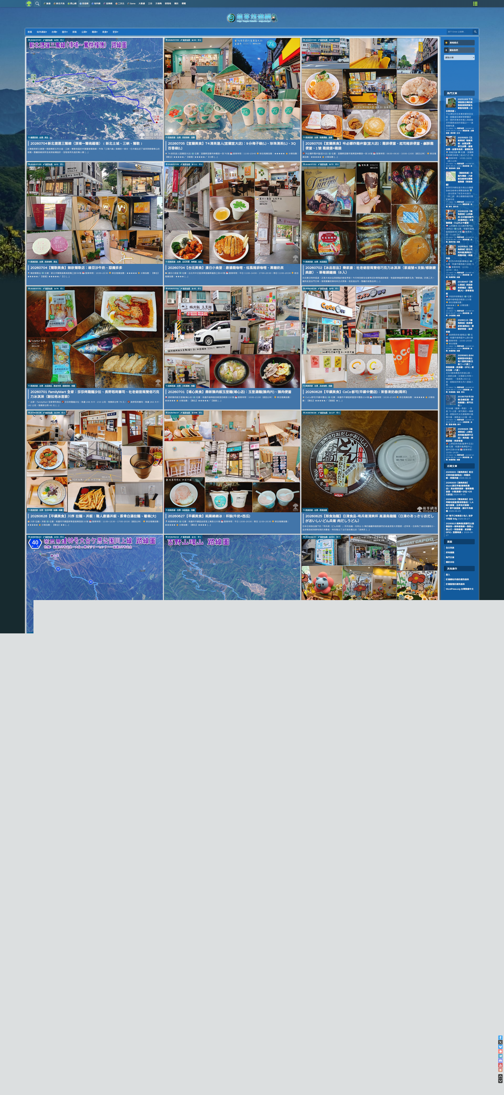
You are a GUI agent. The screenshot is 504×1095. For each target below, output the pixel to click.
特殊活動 (318, 634)
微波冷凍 (57, 386)
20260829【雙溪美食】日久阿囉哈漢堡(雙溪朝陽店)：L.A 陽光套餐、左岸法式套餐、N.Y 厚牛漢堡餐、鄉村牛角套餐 (459, 505)
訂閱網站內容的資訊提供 (457, 579)
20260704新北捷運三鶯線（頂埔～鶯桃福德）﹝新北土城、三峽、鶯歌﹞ (86, 143)
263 (103, 663)
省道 (458, 392)
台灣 (41, 137)
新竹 (450, 206)
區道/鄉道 (452, 424)
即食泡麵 (323, 510)
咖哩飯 (194, 262)
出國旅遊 (52, 634)
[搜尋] (475, 32)
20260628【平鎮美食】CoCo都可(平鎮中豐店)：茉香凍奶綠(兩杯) (356, 391)
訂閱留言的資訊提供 (455, 584)
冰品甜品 (323, 262)
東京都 (453, 133)
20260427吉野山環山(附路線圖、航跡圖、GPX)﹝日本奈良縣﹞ (217, 640)
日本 (71, 634)
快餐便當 (323, 137)
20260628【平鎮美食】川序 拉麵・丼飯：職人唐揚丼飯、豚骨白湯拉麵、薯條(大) (93, 516)
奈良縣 (65, 634)
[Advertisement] (459, 75)
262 (95, 663)
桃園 (73, 386)
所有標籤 (450, 552)
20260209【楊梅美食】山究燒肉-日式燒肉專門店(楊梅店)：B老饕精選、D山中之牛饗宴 (459, 217)
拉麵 (55, 510)
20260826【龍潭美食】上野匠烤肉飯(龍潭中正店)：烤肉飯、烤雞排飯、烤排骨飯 (459, 435)
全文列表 (450, 548)
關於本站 (450, 562)
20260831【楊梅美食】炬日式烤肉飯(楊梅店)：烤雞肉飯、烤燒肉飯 (460, 252)
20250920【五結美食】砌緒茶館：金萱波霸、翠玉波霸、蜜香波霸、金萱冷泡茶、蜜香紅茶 (459, 143)
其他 (59, 634)
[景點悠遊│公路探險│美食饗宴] (252, 21)
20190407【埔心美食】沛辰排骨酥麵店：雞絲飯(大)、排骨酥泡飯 (460, 288)
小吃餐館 (186, 386)
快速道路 (452, 392)
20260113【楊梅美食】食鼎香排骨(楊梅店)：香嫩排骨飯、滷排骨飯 (460, 326)
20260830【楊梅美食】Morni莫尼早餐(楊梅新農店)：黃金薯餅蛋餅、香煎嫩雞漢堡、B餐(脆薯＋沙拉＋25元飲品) (460, 488)
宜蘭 (193, 137)
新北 (46, 137)
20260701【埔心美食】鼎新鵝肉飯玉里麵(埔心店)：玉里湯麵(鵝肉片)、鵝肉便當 (229, 391)
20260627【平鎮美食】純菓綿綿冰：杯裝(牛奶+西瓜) (209, 516)
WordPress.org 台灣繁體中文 (460, 589)
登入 (448, 575)
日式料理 (186, 262)
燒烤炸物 (452, 242)
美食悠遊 (171, 137)
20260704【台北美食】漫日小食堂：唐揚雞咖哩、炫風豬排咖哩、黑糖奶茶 (226, 267)
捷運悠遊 (34, 137)
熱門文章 (450, 557)
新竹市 (455, 206)
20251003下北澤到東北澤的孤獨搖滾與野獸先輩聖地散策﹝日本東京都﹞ (459, 105)
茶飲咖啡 (186, 137)
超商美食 (66, 386)
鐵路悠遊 (466, 204)
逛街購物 (327, 634)
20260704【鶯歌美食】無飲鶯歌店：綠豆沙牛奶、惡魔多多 (76, 267)
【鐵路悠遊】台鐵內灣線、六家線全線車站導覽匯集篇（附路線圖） (459, 179)
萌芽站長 (48, 40)
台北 (200, 262)
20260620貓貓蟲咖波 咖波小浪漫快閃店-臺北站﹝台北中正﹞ (352, 640)
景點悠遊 (34, 634)
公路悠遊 (43, 634)
